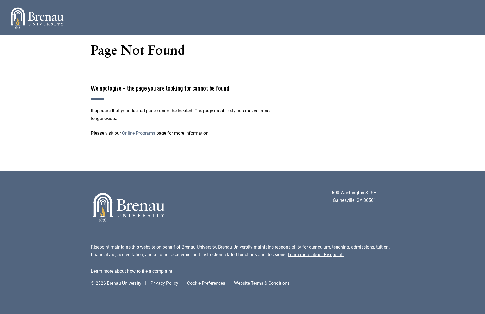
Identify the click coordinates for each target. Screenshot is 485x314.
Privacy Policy (164, 283)
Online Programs (138, 133)
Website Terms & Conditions (262, 283)
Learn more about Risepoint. (316, 254)
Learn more (102, 271)
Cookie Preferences (206, 283)
